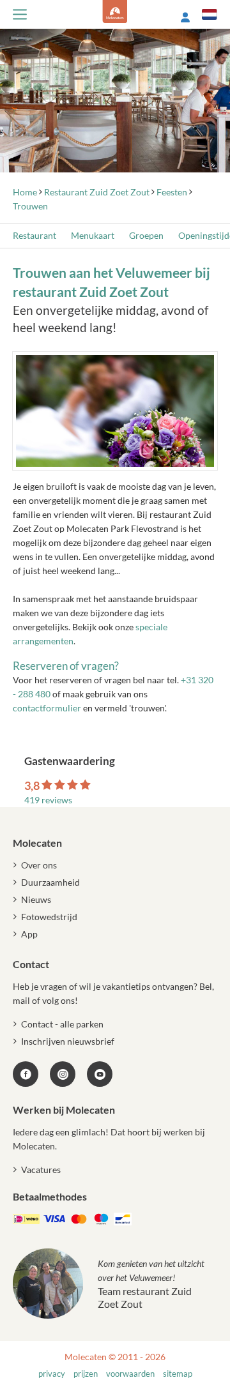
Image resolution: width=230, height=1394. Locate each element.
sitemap (177, 1374)
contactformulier (47, 707)
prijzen (85, 1374)
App (29, 933)
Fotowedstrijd (49, 916)
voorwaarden (130, 1374)
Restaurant (34, 235)
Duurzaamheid (50, 882)
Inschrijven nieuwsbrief (67, 1041)
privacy (51, 1374)
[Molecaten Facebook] (25, 1074)
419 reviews (48, 799)
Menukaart (92, 235)
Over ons (39, 865)
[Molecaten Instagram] (62, 1074)
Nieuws (36, 899)
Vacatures (41, 1169)
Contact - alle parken (62, 1024)
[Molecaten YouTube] (99, 1074)
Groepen (146, 235)
